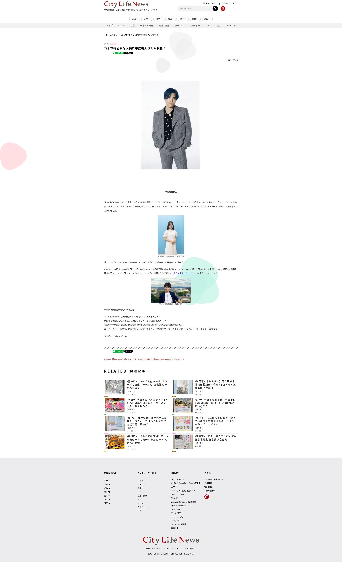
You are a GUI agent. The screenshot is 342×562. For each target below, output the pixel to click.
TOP (106, 35)
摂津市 (159, 18)
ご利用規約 (190, 548)
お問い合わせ (210, 490)
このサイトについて (172, 548)
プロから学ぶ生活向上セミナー (184, 490)
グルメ (121, 25)
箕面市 (195, 18)
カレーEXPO (176, 509)
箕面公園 (174, 528)
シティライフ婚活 (178, 524)
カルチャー (194, 25)
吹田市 (171, 18)
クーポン (179, 25)
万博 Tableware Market (181, 505)
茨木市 (147, 18)
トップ (109, 25)
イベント (231, 25)
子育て (140, 488)
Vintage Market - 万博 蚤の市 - (184, 501)
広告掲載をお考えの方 (213, 479)
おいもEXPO (176, 520)
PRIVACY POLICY (153, 548)
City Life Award (177, 479)
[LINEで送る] (118, 52)
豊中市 (183, 18)
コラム (208, 25)
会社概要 (208, 483)
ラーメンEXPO (177, 516)
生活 (219, 25)
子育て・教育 (146, 25)
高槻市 (135, 18)
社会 (132, 25)
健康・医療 (164, 25)
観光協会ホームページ (183, 273)
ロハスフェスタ (177, 494)
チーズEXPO (176, 513)
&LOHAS (174, 498)
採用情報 (208, 486)
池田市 (207, 18)
